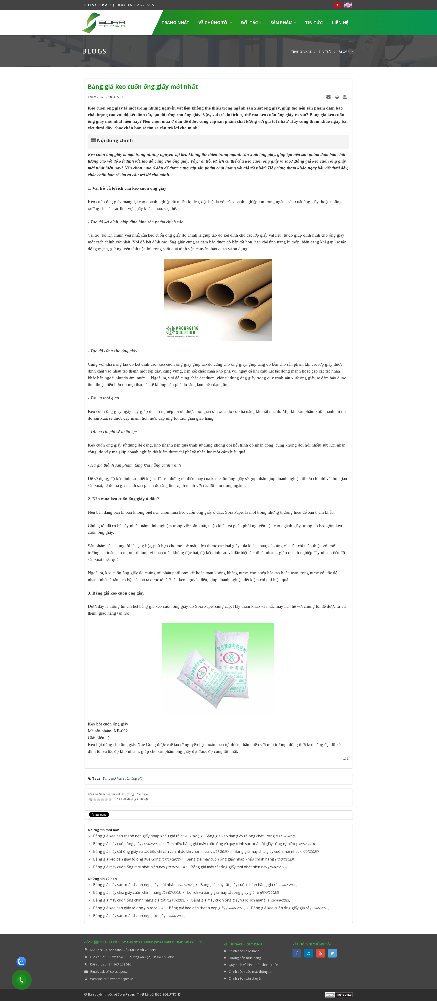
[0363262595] (20, 978)
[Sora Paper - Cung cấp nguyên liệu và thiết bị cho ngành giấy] (103, 22)
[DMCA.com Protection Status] (339, 994)
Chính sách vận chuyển (245, 978)
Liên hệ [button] (340, 22)
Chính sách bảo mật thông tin (250, 971)
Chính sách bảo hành (244, 951)
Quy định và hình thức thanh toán (253, 965)
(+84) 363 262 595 (134, 5)
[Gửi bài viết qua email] (329, 96)
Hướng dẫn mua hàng (245, 958)
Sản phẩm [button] (282, 22)
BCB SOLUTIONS (168, 994)
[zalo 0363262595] (21, 961)
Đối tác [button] (250, 22)
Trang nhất (175, 22)
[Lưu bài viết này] (345, 96)
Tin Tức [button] (314, 22)
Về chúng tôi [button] (214, 22)
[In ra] (337, 96)
